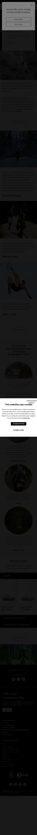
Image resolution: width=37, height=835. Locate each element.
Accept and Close (18, 423)
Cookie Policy (26, 418)
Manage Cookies (18, 430)
